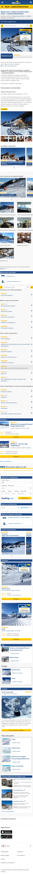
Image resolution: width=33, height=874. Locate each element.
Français (7, 846)
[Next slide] (31, 157)
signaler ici (3, 268)
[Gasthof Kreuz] (7, 253)
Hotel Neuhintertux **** (19, 790)
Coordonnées (4, 852)
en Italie (27, 428)
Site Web (4, 109)
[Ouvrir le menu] (2, 2)
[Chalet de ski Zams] (7, 238)
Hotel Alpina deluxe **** (19, 801)
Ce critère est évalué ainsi (9, 66)
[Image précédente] (3, 544)
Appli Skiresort (5, 827)
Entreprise (20, 852)
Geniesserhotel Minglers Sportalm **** (22, 779)
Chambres (16, 491)
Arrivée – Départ (5, 480)
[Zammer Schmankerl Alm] (16, 123)
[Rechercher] (30, 2)
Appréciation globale (6, 295)
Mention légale (5, 855)
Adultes (3, 491)
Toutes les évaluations (5, 461)
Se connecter (21, 855)
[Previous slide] (2, 157)
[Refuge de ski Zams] (24, 238)
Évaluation (16, 437)
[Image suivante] (30, 544)
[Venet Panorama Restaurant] (7, 207)
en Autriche (17, 630)
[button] (8, 498)
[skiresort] (16, 2)
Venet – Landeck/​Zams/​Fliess (16, 7)
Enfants (10, 491)
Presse (3, 859)
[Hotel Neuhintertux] (5, 793)
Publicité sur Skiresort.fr (8, 862)
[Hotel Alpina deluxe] (5, 805)
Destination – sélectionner (8, 485)
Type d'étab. (23, 491)
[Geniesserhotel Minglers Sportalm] (5, 782)
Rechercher (25, 498)
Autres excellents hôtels (8, 811)
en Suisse (28, 447)
